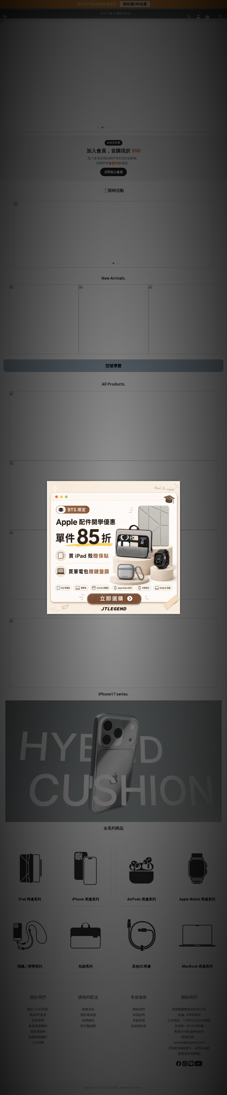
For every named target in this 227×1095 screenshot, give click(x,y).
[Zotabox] (177, 610)
